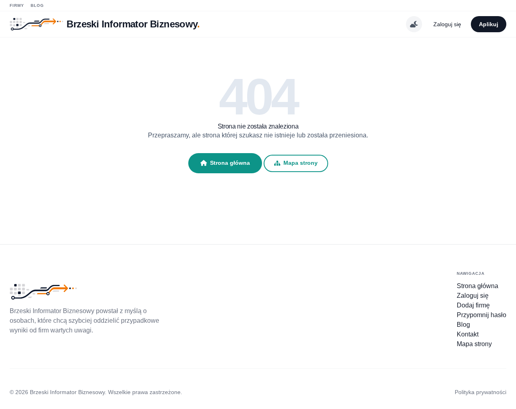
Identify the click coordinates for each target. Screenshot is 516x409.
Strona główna (230, 163)
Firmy (17, 5)
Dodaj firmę (473, 305)
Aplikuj (488, 24)
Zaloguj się (447, 24)
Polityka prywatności (480, 392)
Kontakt (468, 334)
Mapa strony (300, 163)
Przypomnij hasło (481, 314)
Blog (37, 5)
